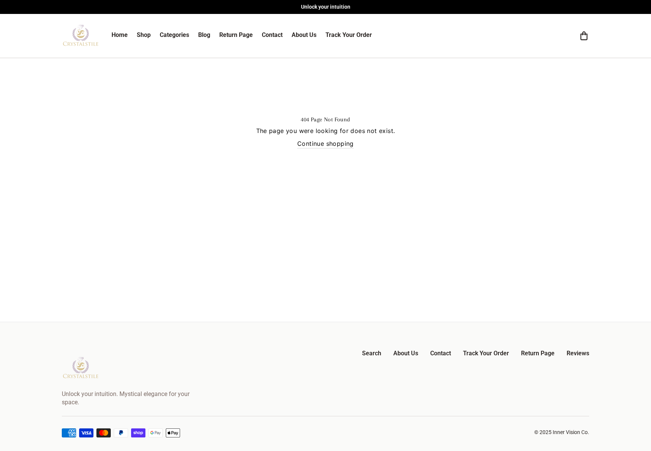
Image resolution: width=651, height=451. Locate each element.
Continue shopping (325, 143)
